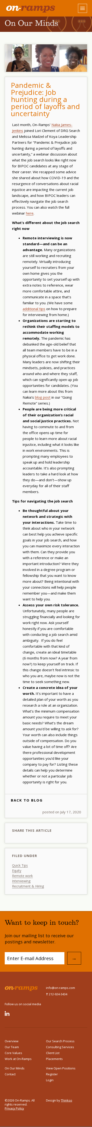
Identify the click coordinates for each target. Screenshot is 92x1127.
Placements (54, 1059)
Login (50, 1080)
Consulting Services (60, 1047)
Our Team (12, 1047)
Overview (11, 1041)
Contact (10, 1074)
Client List (52, 1053)
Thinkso (66, 1100)
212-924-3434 (56, 994)
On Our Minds (15, 1068)
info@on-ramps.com (60, 988)
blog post (42, 397)
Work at (18, 1059)
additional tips (34, 308)
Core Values (13, 1053)
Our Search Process (60, 1041)
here (29, 213)
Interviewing (21, 881)
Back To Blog (27, 800)
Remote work (22, 876)
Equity (16, 870)
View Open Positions (60, 1068)
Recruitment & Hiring (28, 886)
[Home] (25, 8)
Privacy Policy (14, 1108)
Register (52, 1074)
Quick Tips (20, 865)
